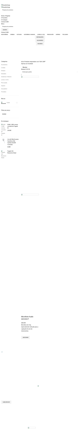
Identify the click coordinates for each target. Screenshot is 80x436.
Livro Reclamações (26, 361)
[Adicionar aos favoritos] (23, 334)
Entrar (22, 350)
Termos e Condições (46, 363)
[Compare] (23, 314)
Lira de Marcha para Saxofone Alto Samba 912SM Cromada (13, 142)
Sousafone (4, 88)
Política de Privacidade (46, 366)
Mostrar (25, 67)
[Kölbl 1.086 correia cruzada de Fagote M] (3, 130)
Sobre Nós (43, 350)
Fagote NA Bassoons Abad (11, 151)
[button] (25, 337)
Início (22, 61)
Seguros (40, 43)
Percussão (4, 82)
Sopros (3, 85)
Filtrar (4, 114)
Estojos (3, 70)
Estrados (3, 73)
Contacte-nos (44, 353)
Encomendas (24, 355)
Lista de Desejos (25, 358)
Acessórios (4, 64)
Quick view (23, 341)
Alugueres (40, 40)
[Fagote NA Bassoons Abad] (3, 154)
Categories (4, 55)
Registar (23, 353)
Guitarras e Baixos (6, 76)
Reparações (40, 37)
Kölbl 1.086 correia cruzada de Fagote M (12, 126)
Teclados (3, 91)
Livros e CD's (5, 79)
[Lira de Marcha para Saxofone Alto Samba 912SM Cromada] (3, 143)
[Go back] (3, 47)
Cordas (3, 67)
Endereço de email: (6, 394)
